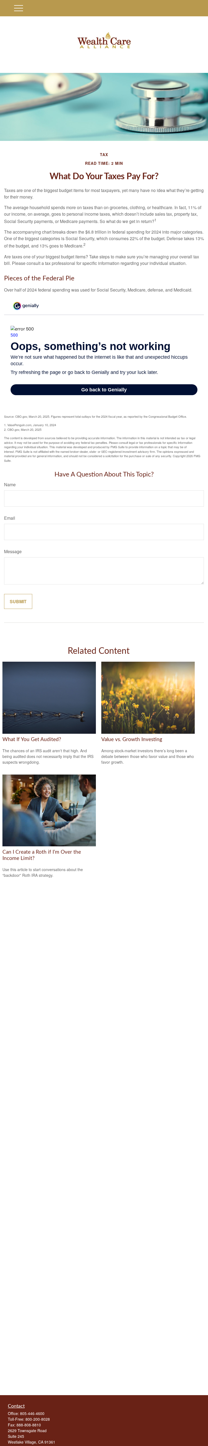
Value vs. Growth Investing (131, 739)
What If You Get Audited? (31, 739)
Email (9, 518)
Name (10, 484)
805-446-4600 (32, 1413)
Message (13, 551)
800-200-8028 (37, 1419)
